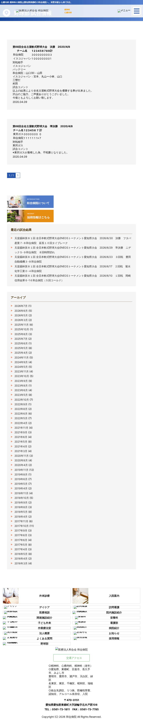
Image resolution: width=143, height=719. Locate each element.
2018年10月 (22, 497)
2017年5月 (21, 544)
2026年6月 (21, 310)
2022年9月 (21, 404)
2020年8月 (21, 460)
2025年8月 (21, 334)
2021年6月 (21, 436)
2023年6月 (21, 390)
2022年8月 (21, 408)
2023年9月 (21, 380)
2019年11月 (21, 469)
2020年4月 (21, 465)
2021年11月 (21, 427)
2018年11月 (21, 493)
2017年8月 (21, 535)
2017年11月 (21, 521)
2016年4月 (21, 558)
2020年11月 (22, 455)
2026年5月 (21, 315)
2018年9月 (21, 502)
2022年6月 (21, 413)
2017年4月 (21, 549)
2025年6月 (21, 343)
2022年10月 (22, 399)
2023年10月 (22, 376)
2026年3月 (21, 320)
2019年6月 (21, 479)
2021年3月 (21, 451)
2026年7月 (21, 305)
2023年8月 (21, 385)
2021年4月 (21, 446)
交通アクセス (74, 657)
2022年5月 (21, 418)
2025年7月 (21, 338)
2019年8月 (21, 474)
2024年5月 (21, 366)
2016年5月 (21, 553)
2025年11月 (22, 324)
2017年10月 (22, 525)
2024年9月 (21, 362)
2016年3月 (21, 563)
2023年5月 (21, 394)
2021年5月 (21, 441)
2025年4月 (21, 352)
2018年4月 (21, 516)
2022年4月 (21, 423)
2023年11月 (22, 371)
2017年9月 (21, 530)
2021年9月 (21, 432)
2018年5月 (21, 511)
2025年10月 (22, 329)
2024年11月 (22, 357)
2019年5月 (21, 483)
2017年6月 (21, 540)
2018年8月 (21, 507)
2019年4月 (21, 488)
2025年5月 (21, 348)
